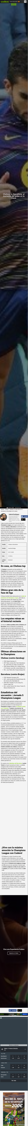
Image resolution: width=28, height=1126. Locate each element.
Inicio (2, 509)
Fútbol (7, 509)
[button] (25, 2)
